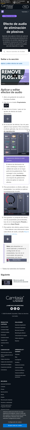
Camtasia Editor (4, 327)
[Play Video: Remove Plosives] (15, 76)
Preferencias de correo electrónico (20, 376)
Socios (2, 394)
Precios (2, 389)
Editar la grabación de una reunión (7, 355)
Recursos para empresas (6, 399)
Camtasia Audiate (5, 332)
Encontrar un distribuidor (6, 402)
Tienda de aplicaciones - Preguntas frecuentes (6, 406)
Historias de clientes (19, 365)
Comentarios (4, 369)
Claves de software (19, 372)
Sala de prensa (4, 392)
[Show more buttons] (27, 83)
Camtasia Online (5, 342)
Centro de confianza (19, 370)
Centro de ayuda (19, 367)
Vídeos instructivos (5, 359)
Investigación (18, 359)
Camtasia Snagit (5, 329)
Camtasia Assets (5, 337)
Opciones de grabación (20, 325)
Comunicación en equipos (21, 335)
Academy (17, 362)
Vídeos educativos (19, 338)
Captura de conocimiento (6, 362)
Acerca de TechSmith (6, 384)
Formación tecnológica (6, 364)
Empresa (17, 340)
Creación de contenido (6, 367)
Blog (16, 357)
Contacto (3, 386)
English (3, 3)
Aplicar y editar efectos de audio (11, 63)
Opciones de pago (5, 409)
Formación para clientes (6, 352)
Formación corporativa (20, 327)
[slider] (15, 83)
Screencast (3, 335)
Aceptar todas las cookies (15, 425)
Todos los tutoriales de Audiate (13, 269)
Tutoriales (24, 11)
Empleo (2, 397)
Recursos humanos (19, 330)
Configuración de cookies (15, 422)
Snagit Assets (4, 340)
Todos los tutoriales (10, 16)
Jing (2, 345)
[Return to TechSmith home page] (7, 6)
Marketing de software (20, 333)
